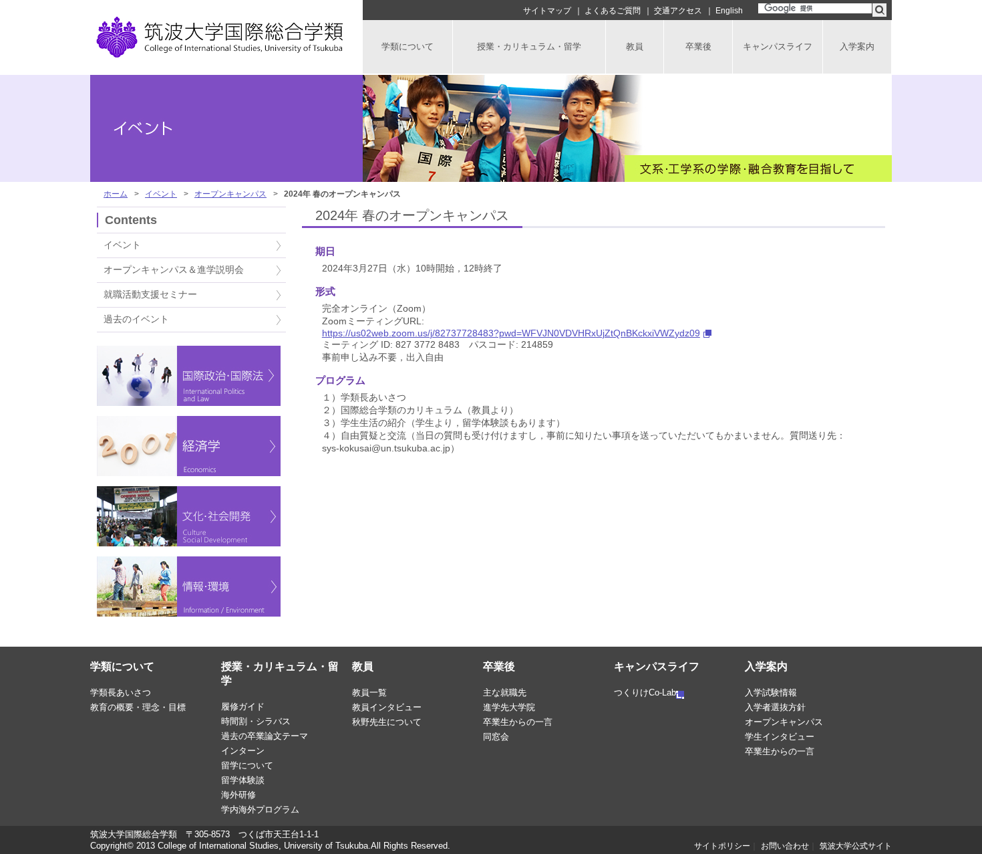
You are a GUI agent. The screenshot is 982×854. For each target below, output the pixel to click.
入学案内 (766, 666)
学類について (122, 666)
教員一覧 (369, 692)
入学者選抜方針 (775, 707)
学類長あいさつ (120, 692)
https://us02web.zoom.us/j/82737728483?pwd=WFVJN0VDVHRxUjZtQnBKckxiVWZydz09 (511, 333)
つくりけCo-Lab (645, 692)
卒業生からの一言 (517, 722)
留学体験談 (243, 780)
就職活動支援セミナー (150, 295)
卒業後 (499, 666)
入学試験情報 (771, 692)
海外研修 (238, 795)
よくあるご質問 (613, 10)
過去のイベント (136, 319)
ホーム (116, 194)
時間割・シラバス (256, 721)
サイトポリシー (722, 846)
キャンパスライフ (656, 666)
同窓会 (496, 737)
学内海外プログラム (260, 810)
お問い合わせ (785, 846)
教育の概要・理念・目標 (138, 707)
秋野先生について (387, 722)
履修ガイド (243, 707)
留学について (247, 765)
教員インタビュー (387, 707)
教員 (362, 666)
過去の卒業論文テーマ (264, 736)
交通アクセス (678, 10)
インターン (243, 751)
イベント (161, 194)
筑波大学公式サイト (856, 846)
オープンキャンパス (230, 194)
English (729, 10)
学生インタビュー (779, 737)
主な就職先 (504, 692)
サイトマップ (547, 10)
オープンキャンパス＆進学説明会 (174, 270)
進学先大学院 (509, 707)
